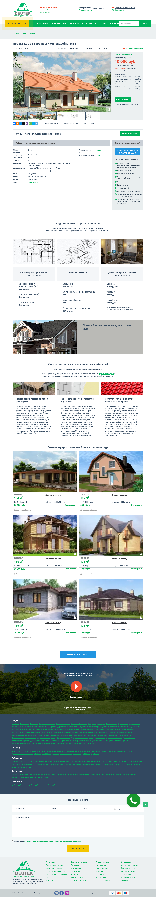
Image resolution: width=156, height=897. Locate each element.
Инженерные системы (54, 868)
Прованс (15, 777)
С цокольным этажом (47, 724)
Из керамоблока (102, 868)
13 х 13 (116, 764)
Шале (43, 774)
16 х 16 (56, 761)
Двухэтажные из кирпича (83, 729)
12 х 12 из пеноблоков (24, 764)
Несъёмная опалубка (79, 880)
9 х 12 (14, 764)
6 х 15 (20, 767)
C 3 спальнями (111, 724)
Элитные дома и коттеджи (62, 754)
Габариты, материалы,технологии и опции (35, 143)
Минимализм (84, 774)
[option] (62, 82)
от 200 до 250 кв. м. (59, 751)
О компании (50, 862)
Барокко (133, 774)
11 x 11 (35, 761)
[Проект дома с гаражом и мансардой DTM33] (62, 82)
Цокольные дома (18, 735)
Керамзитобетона (77, 877)
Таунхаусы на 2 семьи (114, 738)
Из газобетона (101, 865)
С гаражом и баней (63, 738)
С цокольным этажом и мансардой (65, 732)
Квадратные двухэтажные (91, 764)
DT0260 (18, 494)
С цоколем (100, 874)
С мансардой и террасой (106, 732)
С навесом (46, 743)
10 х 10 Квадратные (136, 761)
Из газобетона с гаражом (21, 732)
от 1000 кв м (46, 754)
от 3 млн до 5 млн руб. (30, 785)
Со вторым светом (63, 724)
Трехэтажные (100, 738)
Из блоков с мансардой (104, 741)
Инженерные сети (78, 272)
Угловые (110, 751)
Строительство (76, 23)
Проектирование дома (54, 865)
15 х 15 (41, 761)
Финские (109, 774)
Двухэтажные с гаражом (47, 727)
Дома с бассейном (57, 743)
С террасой (90, 743)
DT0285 (18, 558)
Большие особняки (99, 751)
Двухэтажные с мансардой (85, 741)
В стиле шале (101, 877)
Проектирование (58, 23)
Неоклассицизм (42, 777)
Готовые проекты (102, 862)
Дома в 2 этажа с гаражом (40, 741)
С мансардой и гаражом (88, 732)
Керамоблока (76, 868)
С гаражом (34, 724)
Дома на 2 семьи (129, 738)
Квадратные (64, 761)
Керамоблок (24, 724)
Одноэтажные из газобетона (43, 729)
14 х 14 (122, 764)
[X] (23, 123)
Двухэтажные (134, 724)
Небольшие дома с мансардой (48, 735)
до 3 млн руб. (16, 785)
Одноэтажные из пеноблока (104, 729)
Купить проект (122, 100)
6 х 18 (25, 767)
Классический (61, 774)
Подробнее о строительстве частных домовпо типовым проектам (78, 708)
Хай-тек (14, 774)
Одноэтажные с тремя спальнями (24, 738)
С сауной (54, 741)
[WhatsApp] (30, 123)
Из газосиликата (66, 735)
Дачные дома (36, 743)
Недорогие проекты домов (75, 743)
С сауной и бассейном (79, 724)
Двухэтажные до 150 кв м (129, 727)
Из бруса (61, 741)
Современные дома (97, 774)
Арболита (74, 874)
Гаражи (33, 777)
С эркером (101, 724)
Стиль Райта (50, 774)
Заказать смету (53, 495)
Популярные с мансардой (21, 743)
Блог (105, 23)
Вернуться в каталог (78, 654)
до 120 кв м (86, 754)
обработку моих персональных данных (39, 841)
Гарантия (124, 880)
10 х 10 (23, 761)
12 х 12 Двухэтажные (57, 764)
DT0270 (84, 494)
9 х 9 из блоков (108, 764)
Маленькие (77, 754)
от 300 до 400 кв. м (74, 751)
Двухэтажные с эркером (46, 738)
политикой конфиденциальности (68, 841)
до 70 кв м (95, 754)
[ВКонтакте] (14, 123)
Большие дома (30, 735)
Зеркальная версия (51, 123)
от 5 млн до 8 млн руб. (47, 785)
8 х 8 (13, 761)
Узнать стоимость (130, 134)
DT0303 (18, 622)
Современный (24, 777)
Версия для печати (71, 123)
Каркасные (70, 741)
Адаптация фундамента (129, 865)
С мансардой (16, 727)
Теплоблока (75, 871)
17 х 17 (30, 767)
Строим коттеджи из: (79, 862)
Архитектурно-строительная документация (33, 273)
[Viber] (27, 123)
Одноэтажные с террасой (64, 729)
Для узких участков (77, 761)
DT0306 (84, 622)
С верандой (92, 724)
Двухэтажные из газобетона (41, 732)
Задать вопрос (88, 123)
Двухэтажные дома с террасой (84, 735)
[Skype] (33, 123)
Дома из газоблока (124, 735)
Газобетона (75, 865)
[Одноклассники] (17, 123)
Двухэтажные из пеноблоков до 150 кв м (26, 754)
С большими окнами (29, 727)
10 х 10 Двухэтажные (93, 761)
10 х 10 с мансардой (41, 764)
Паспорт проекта (120, 81)
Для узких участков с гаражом (82, 738)
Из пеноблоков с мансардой (107, 735)
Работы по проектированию (56, 874)
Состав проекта (88, 48)
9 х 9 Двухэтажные (116, 761)
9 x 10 (126, 761)
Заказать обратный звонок (49, 10)
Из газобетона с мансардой (21, 729)
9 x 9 (17, 761)
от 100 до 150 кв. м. (29, 751)
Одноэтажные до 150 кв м (124, 729)
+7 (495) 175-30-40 (48, 7)
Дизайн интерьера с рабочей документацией (122, 273)
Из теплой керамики (121, 741)
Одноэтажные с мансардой (89, 727)
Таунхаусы (49, 761)
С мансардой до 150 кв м (123, 751)
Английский (117, 774)
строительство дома (106, 374)
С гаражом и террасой (124, 732)
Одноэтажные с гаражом (109, 727)
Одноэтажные (123, 724)
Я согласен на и (47, 841)
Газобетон (15, 724)
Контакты (114, 23)
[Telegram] (36, 123)
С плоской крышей (103, 880)
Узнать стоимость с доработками (127, 151)
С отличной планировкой (20, 741)
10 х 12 (105, 761)
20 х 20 (14, 767)
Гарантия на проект (103, 48)
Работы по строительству (55, 871)
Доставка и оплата (128, 877)
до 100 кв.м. (16, 751)
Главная (16, 33)
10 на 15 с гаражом (133, 764)
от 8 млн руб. (61, 785)
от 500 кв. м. (86, 751)
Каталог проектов (17, 23)
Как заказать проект (128, 874)
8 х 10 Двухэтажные (73, 764)
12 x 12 (29, 761)
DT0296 (84, 558)
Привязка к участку (121, 84)
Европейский (33, 182)
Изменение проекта (128, 868)
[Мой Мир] (20, 123)
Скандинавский (34, 774)
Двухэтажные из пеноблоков (67, 727)
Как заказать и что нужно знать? (68, 48)
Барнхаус (126, 774)
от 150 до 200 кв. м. (44, 751)
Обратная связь (45, 12)
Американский (73, 774)
